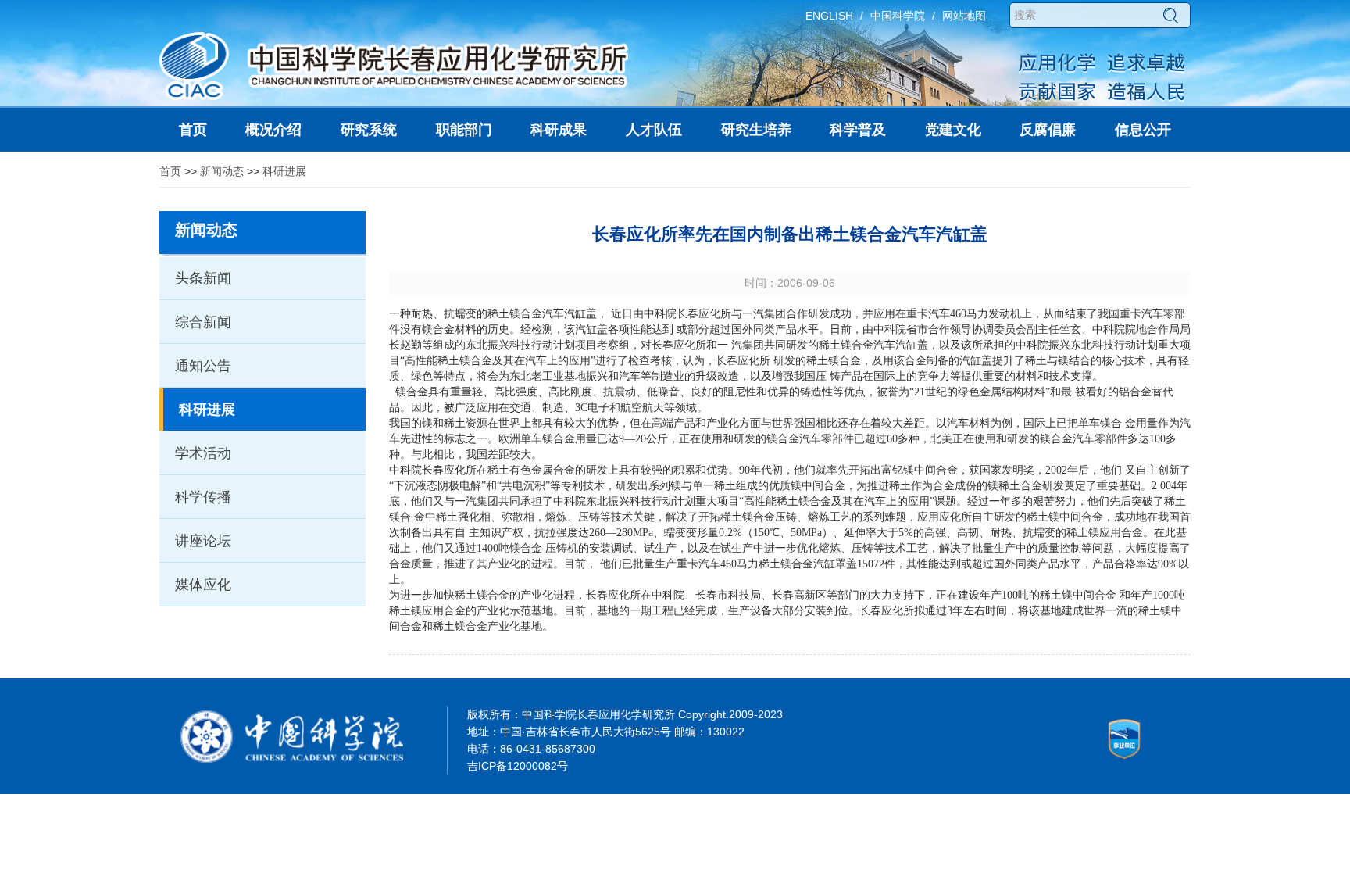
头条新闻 (203, 278)
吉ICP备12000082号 (517, 766)
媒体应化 (203, 584)
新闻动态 (222, 171)
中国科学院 (897, 15)
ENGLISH (829, 15)
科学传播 (203, 497)
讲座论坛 (203, 541)
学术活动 (203, 453)
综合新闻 (203, 322)
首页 (170, 171)
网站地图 (964, 15)
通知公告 (203, 366)
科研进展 (284, 171)
